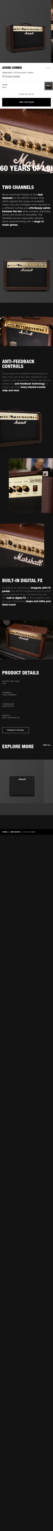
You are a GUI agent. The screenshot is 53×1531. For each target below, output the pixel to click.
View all (47, 745)
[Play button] (26, 331)
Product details (12, 76)
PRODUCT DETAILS (15, 730)
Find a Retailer (26, 102)
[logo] (11, 10)
